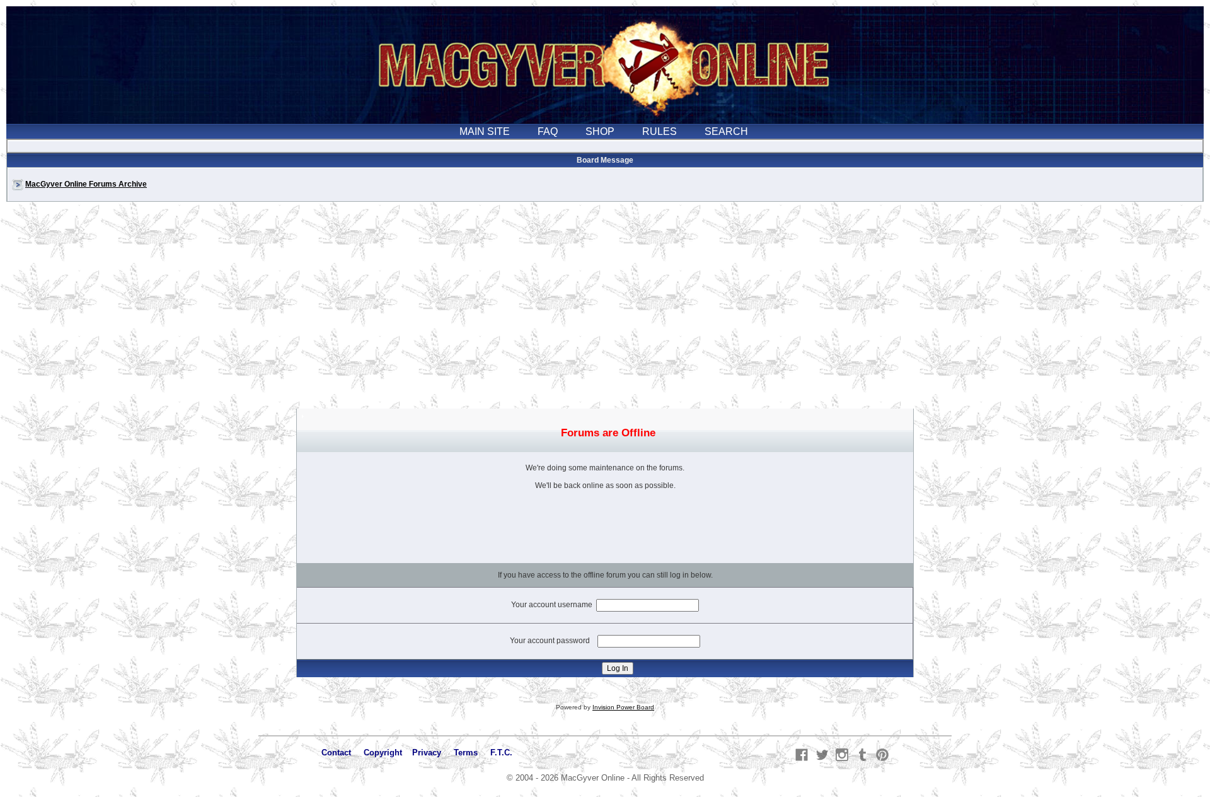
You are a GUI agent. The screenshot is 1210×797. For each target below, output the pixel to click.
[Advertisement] (605, 311)
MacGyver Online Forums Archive (86, 184)
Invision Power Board (623, 707)
